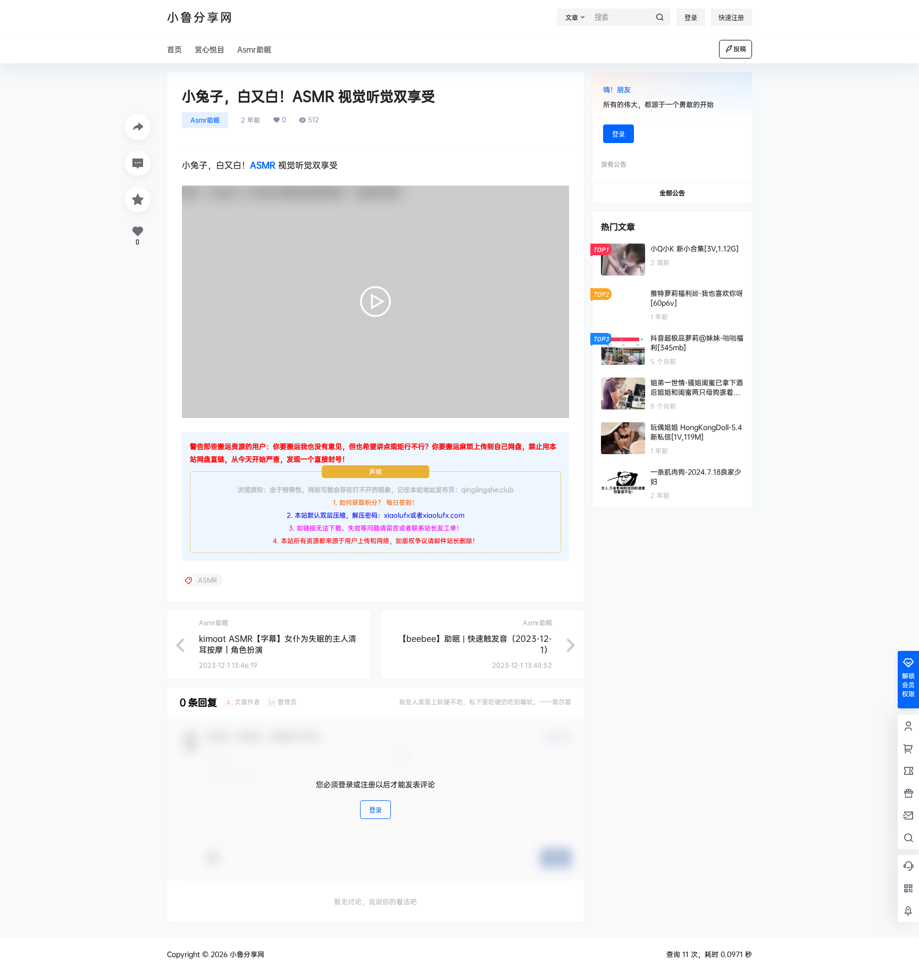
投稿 (739, 48)
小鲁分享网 (246, 954)
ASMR (262, 165)
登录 (690, 18)
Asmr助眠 (205, 119)
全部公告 (672, 192)
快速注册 (731, 18)
